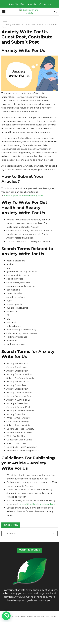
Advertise (32, 4)
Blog (22, 4)
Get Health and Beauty (46, 616)
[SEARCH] (54, 533)
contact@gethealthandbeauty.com (23, 195)
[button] (6, 615)
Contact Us (45, 4)
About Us (13, 4)
